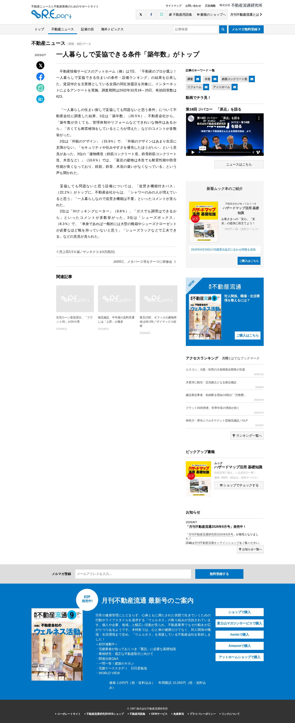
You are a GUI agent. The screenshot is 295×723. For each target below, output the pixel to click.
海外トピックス (112, 29)
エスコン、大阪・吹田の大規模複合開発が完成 (225, 371)
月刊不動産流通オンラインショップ (216, 542)
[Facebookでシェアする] (40, 77)
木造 (207, 79)
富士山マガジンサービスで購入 (239, 623)
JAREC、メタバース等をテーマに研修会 (143, 261)
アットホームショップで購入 (239, 657)
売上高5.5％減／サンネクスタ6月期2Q (86, 252)
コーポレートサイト (68, 713)
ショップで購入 (239, 612)
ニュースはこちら (239, 164)
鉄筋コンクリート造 (234, 79)
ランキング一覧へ (248, 435)
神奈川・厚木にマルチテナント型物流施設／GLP (225, 422)
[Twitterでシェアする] (40, 64)
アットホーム (221, 87)
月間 (225, 358)
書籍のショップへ (212, 14)
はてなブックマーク (245, 358)
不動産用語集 (182, 14)
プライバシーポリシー (202, 713)
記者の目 (87, 29)
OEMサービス (159, 713)
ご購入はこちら (249, 260)
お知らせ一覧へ (251, 549)
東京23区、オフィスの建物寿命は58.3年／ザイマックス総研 (158, 321)
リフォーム (194, 87)
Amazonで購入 (240, 645)
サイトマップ (173, 5)
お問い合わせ (193, 5)
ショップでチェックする (241, 485)
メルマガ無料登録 (245, 29)
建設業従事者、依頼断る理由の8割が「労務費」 (225, 397)
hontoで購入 (239, 634)
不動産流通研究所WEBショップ (105, 713)
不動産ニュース (62, 29)
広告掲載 (210, 5)
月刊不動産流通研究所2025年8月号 (211, 534)
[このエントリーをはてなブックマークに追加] (40, 98)
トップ (39, 29)
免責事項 (178, 713)
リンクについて (230, 713)
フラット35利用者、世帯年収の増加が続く (225, 410)
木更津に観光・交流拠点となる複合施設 (225, 384)
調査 (190, 79)
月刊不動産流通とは (245, 14)
